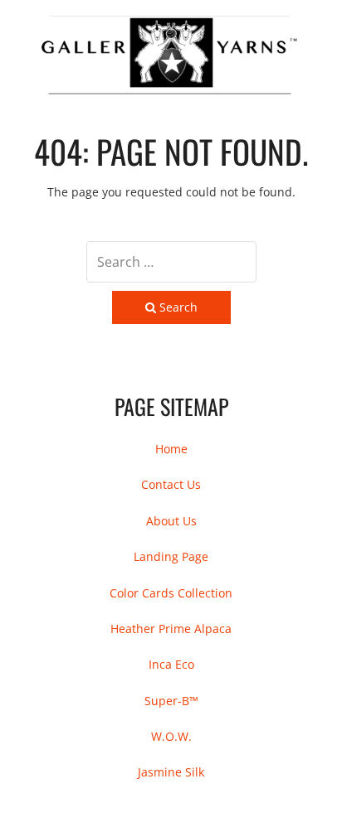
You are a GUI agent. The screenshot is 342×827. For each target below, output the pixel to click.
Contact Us (171, 484)
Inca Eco (171, 664)
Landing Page (171, 556)
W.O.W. (171, 736)
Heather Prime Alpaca (171, 628)
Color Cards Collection (171, 593)
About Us (171, 521)
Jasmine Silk (171, 772)
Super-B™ (171, 701)
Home (171, 449)
